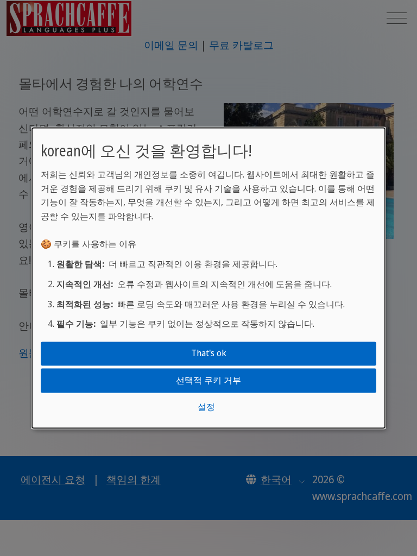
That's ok (208, 353)
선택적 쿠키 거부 (208, 380)
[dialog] (208, 278)
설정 (206, 407)
